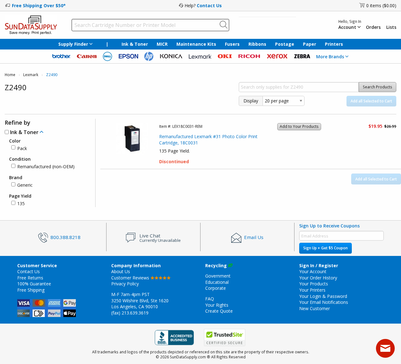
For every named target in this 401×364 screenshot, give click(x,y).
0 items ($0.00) (381, 5)
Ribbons (257, 44)
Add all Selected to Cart (371, 101)
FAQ (209, 299)
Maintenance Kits (196, 44)
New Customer (314, 308)
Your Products (313, 284)
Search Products (377, 87)
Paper (309, 44)
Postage (284, 44)
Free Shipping (30, 290)
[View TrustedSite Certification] (225, 337)
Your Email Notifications (323, 302)
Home (10, 74)
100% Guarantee (34, 284)
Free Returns (30, 278)
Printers (334, 44)
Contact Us (209, 5)
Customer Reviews (130, 278)
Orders (373, 27)
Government (218, 276)
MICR (162, 44)
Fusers (232, 44)
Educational (217, 282)
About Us (120, 271)
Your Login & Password (323, 296)
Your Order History (318, 278)
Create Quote (219, 311)
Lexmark (30, 74)
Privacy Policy (125, 284)
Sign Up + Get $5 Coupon (325, 248)
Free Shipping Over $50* (39, 5)
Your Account (312, 271)
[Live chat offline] (385, 348)
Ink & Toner (135, 44)
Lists (391, 27)
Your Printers (312, 290)
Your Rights (216, 305)
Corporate (215, 288)
